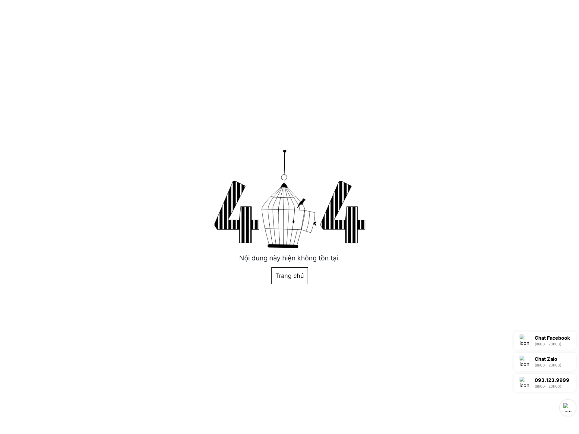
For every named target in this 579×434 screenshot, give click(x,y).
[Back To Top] (568, 408)
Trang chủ (289, 275)
